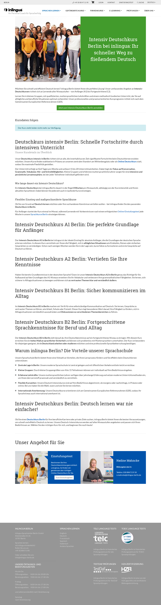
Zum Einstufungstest (64, 477)
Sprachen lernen (52, 10)
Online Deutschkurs (127, 161)
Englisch (63, 533)
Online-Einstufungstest (128, 211)
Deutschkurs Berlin (36, 419)
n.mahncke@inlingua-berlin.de (128, 475)
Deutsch (63, 536)
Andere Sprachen (67, 546)
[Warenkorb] (91, 2)
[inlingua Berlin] (13, 10)
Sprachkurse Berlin (39, 214)
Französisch (65, 538)
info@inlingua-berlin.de (24, 557)
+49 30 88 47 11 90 (81, 2)
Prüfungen (132, 10)
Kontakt (111, 2)
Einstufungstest (126, 2)
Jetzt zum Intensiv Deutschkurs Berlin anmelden (80, 107)
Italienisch (64, 543)
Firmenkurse (96, 10)
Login (101, 2)
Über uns (148, 10)
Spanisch (63, 541)
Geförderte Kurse (75, 10)
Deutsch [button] (151, 2)
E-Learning (114, 10)
